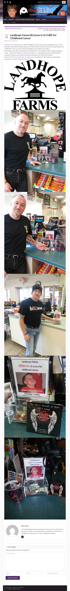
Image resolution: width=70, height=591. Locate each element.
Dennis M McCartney (10, 57)
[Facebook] (7, 2)
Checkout (13, 22)
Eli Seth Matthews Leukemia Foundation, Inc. (25, 53)
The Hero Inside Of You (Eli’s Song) (24, 19)
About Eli (11, 19)
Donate (38, 19)
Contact (44, 19)
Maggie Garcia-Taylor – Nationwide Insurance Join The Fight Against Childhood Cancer (51, 29)
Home (5, 19)
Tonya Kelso (28, 57)
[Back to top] (66, 587)
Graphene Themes (16, 589)
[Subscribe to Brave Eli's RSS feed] (5, 2)
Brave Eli (26, 59)
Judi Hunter (20, 57)
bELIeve (7, 40)
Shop (5, 22)
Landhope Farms (9, 44)
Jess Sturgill (35, 57)
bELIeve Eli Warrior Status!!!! (15, 28)
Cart (9, 22)
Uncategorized (13, 40)
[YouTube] (10, 2)
